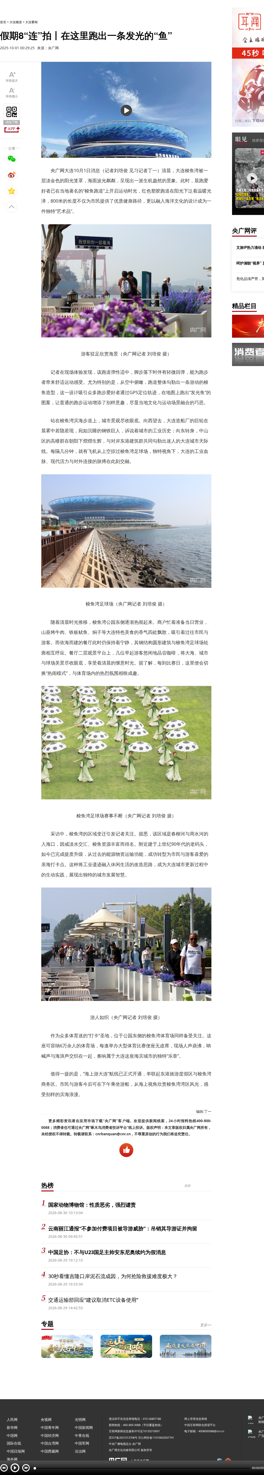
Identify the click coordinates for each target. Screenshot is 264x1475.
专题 (47, 1323)
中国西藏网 (50, 1451)
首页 (3, 22)
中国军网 (82, 1443)
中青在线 (82, 1435)
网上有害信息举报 (195, 1419)
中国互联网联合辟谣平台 (200, 1425)
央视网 (46, 1419)
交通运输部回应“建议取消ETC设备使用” (93, 1299)
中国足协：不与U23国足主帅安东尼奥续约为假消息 (107, 1252)
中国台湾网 (50, 1443)
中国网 (12, 1435)
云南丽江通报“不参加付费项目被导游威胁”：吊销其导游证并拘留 (122, 1228)
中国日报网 (16, 1451)
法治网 (80, 1451)
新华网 (12, 1427)
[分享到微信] (12, 158)
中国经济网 (50, 1435)
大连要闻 (31, 22)
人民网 (12, 1419)
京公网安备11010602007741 (156, 1437)
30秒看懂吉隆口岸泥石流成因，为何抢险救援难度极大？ (113, 1276)
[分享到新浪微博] (12, 174)
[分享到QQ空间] (12, 190)
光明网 (80, 1419)
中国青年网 (50, 1427)
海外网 (12, 1459)
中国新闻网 (84, 1427)
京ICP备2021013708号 (123, 1437)
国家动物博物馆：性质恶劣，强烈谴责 (92, 1204)
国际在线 (14, 1443)
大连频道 (16, 22)
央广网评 (244, 230)
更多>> (205, 1324)
